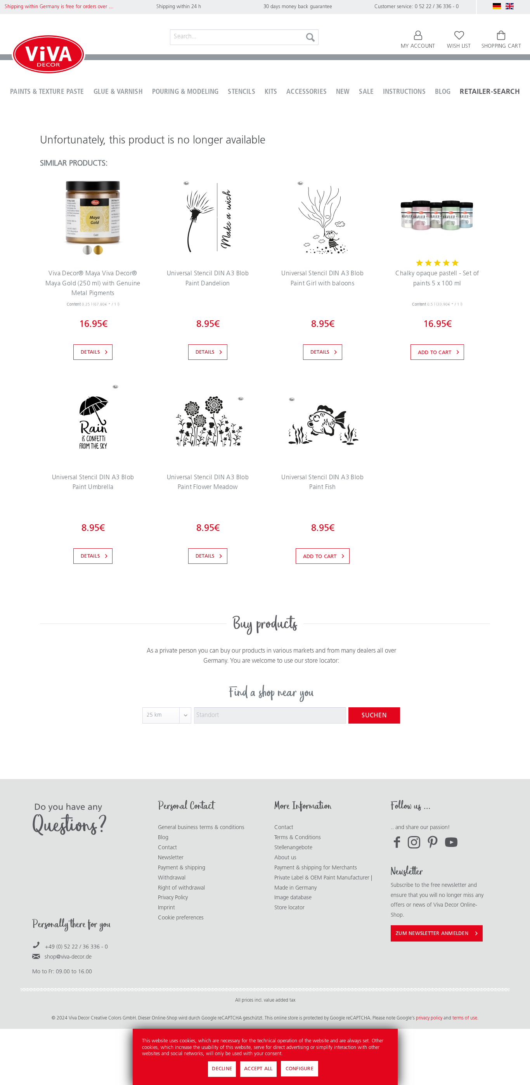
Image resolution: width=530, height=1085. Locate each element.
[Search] (310, 37)
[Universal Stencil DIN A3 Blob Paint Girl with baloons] (322, 217)
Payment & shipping (181, 868)
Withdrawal (171, 878)
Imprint (166, 908)
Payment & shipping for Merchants (315, 868)
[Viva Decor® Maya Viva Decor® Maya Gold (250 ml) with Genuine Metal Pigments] (92, 217)
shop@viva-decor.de (68, 957)
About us (285, 858)
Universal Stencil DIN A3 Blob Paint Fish (322, 483)
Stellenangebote (293, 848)
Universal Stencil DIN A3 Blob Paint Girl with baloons (322, 279)
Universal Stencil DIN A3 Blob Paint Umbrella (93, 483)
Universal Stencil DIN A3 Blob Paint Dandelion (208, 279)
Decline (222, 1068)
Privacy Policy (173, 898)
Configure (299, 1068)
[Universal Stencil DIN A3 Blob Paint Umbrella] (92, 421)
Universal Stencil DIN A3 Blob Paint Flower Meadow (208, 483)
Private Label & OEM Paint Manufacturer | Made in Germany (323, 883)
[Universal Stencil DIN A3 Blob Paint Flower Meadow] (207, 421)
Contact (167, 848)
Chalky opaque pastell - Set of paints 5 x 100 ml (437, 279)
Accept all (258, 1068)
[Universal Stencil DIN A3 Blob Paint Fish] (322, 421)
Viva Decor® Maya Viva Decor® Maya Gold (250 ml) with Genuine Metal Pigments (92, 284)
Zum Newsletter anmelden (432, 933)
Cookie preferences (181, 918)
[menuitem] (244, 37)
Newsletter (171, 858)
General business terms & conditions (201, 828)
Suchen (374, 716)
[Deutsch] (497, 6)
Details (90, 352)
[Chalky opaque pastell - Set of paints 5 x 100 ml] (437, 217)
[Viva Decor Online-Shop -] (48, 56)
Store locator (289, 908)
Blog (163, 838)
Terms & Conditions (297, 838)
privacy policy (429, 1018)
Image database (293, 898)
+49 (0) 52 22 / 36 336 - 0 (76, 947)
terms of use (464, 1018)
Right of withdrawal (181, 888)
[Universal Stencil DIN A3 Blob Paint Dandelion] (207, 217)
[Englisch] (510, 6)
